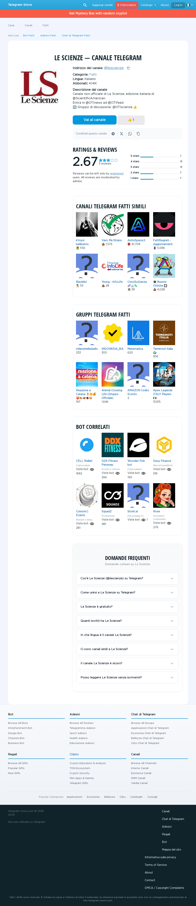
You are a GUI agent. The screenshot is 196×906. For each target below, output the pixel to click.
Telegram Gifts (79, 783)
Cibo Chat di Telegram (145, 743)
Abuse (165, 5)
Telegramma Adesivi (82, 728)
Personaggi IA (135, 516)
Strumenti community (159, 517)
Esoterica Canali (141, 773)
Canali (166, 811)
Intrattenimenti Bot (20, 728)
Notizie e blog (84, 519)
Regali (166, 834)
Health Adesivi (79, 738)
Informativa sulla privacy (160, 857)
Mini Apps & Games (82, 778)
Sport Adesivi (78, 733)
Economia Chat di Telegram (148, 733)
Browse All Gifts (18, 763)
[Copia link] (138, 133)
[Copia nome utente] (128, 68)
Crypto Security (80, 773)
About (149, 873)
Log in (178, 5)
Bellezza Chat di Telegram (147, 738)
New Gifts (14, 773)
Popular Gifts (16, 768)
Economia (93, 797)
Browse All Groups (142, 723)
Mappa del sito (171, 850)
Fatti (93, 74)
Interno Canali (140, 768)
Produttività (108, 516)
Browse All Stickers (82, 723)
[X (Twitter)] (121, 133)
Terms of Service (156, 865)
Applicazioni (74, 797)
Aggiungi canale (102, 5)
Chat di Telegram (173, 819)
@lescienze (114, 68)
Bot (164, 842)
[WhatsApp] (130, 133)
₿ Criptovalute (126, 5)
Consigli (152, 797)
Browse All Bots (18, 723)
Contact (150, 880)
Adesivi (167, 827)
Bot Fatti (28, 36)
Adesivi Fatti (48, 36)
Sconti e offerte (111, 469)
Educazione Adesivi (82, 743)
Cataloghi (136, 797)
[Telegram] (113, 133)
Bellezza (109, 797)
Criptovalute (83, 465)
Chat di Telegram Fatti (76, 36)
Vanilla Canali (139, 783)
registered (116, 174)
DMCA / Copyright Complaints (164, 888)
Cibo (123, 797)
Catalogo (147, 5)
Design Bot (15, 733)
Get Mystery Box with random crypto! (98, 13)
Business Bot (16, 743)
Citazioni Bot (16, 738)
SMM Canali (138, 778)
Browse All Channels (144, 763)
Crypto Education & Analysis (88, 763)
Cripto (74, 754)
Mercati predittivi (163, 465)
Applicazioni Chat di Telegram (150, 728)
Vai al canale (95, 119)
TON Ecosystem (80, 768)
